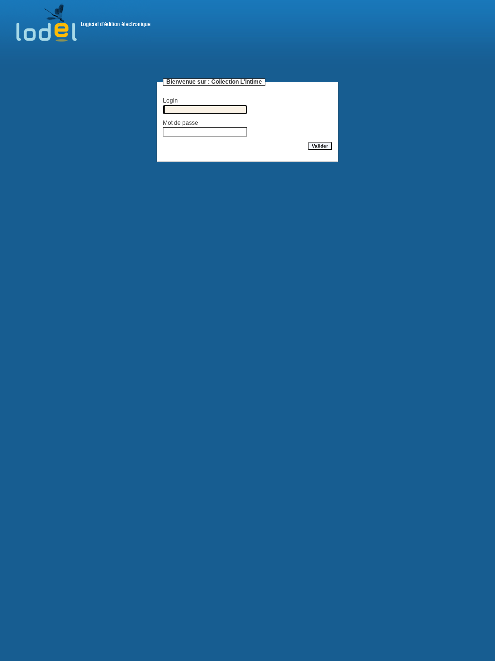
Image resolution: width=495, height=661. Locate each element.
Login (170, 101)
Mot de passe (180, 123)
